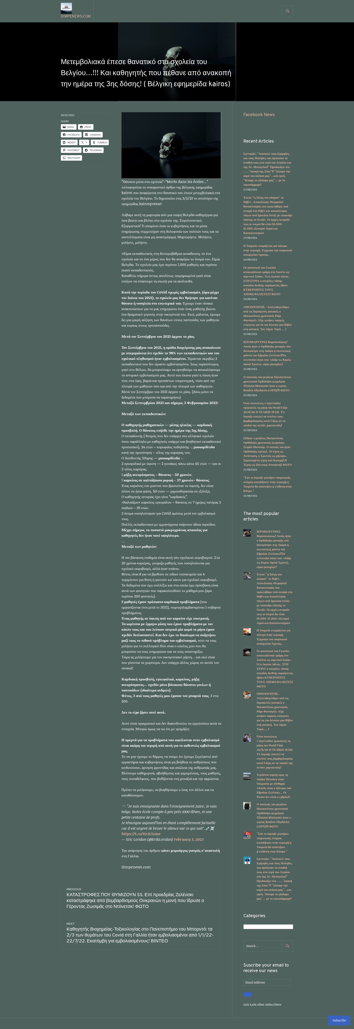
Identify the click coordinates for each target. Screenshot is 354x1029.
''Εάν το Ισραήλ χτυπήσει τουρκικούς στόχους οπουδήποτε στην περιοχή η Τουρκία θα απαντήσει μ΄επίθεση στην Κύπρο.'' (274, 842)
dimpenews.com (76, 16)
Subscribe (339, 1020)
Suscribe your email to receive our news (266, 968)
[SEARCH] (287, 11)
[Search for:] (268, 946)
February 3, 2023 (189, 839)
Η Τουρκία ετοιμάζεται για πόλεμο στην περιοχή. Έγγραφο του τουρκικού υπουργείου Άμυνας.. (267, 250)
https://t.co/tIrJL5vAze (141, 833)
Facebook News (259, 115)
